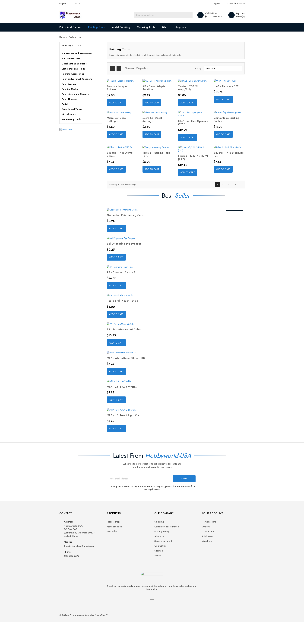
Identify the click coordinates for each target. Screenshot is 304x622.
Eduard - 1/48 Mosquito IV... (229, 154)
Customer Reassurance (166, 526)
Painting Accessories (73, 73)
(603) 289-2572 (214, 16)
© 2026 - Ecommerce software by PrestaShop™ (83, 615)
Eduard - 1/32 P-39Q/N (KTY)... (193, 157)
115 (234, 184)
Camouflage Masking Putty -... (226, 119)
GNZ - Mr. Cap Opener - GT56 (193, 122)
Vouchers (207, 541)
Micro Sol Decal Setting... (152, 119)
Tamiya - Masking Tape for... (156, 154)
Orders (206, 526)
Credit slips (208, 531)
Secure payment (163, 541)
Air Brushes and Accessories (77, 53)
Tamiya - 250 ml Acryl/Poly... (188, 87)
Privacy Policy (161, 531)
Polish (65, 104)
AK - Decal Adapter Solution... (154, 87)
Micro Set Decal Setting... (117, 119)
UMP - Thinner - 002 (226, 86)
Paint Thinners (69, 99)
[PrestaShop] (65, 129)
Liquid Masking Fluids (73, 68)
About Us (159, 536)
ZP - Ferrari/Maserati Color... (125, 329)
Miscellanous (69, 114)
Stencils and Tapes (72, 109)
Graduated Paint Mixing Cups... (126, 215)
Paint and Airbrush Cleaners (77, 78)
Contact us (160, 546)
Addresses (207, 536)
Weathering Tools (71, 119)
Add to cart (116, 102)
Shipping (159, 521)
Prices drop (113, 521)
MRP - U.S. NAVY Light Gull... (124, 415)
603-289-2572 (71, 556)
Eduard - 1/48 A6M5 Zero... (120, 154)
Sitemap (158, 550)
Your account (212, 513)
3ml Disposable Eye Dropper (124, 244)
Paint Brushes (69, 84)
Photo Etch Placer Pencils (122, 301)
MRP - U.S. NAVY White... (122, 387)
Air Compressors (71, 58)
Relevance (223, 68)
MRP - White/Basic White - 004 (126, 358)
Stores (157, 555)
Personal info (209, 521)
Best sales (112, 531)
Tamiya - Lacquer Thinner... (117, 87)
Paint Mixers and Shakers (75, 94)
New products (114, 526)
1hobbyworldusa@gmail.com (79, 546)
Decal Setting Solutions (74, 63)
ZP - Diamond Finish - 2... (122, 272)
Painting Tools (71, 45)
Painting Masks (70, 89)
